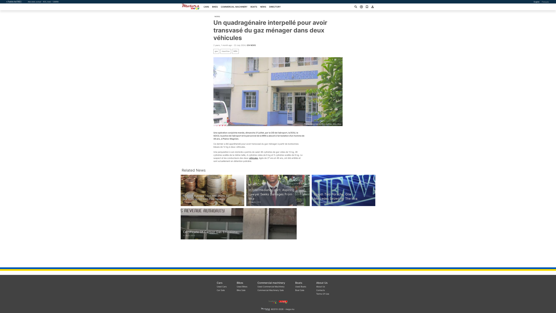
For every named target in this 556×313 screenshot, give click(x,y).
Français (545, 2)
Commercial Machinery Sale (270, 290)
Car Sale (221, 290)
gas (216, 51)
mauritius (226, 51)
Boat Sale (299, 290)
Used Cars (222, 286)
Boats (253, 7)
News (263, 7)
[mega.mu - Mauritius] (265, 309)
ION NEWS (251, 45)
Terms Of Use (322, 294)
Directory (275, 7)
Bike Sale (241, 290)
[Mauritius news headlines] (283, 301)
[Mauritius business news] (273, 301)
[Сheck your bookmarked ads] (367, 6)
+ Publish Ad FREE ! (14, 2)
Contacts (320, 290)
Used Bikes (242, 286)
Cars (206, 7)
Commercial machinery (234, 7)
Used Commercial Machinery (271, 286)
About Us (322, 282)
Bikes (215, 7)
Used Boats (300, 286)
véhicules (253, 158)
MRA (235, 51)
